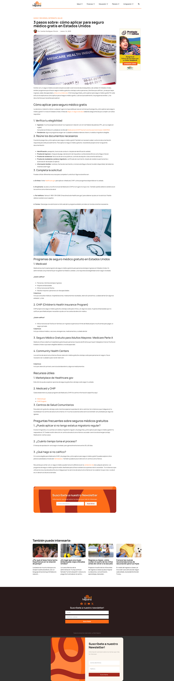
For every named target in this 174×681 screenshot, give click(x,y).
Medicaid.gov (41, 399)
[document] (87, 658)
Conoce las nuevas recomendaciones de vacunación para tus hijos (127, 562)
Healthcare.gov (50, 181)
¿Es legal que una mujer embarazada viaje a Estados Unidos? (73, 562)
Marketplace (58, 459)
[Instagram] (85, 604)
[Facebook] (81, 604)
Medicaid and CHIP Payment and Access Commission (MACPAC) (89, 130)
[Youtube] (89, 604)
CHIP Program (41, 401)
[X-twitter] (92, 604)
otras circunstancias (61, 93)
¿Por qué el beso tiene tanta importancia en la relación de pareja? (45, 562)
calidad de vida (89, 465)
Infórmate (52, 18)
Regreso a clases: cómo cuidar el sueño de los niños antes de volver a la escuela (100, 562)
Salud (60, 18)
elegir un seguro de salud (75, 112)
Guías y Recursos (40, 18)
